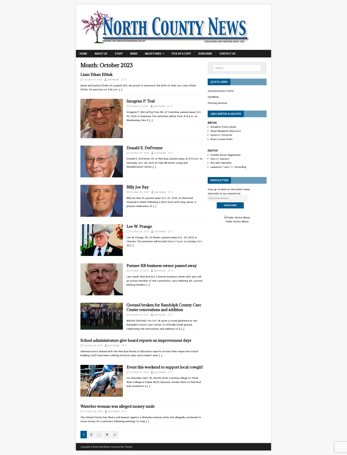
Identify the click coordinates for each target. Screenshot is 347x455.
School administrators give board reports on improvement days (135, 340)
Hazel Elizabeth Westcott (225, 131)
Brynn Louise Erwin (221, 139)
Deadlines (213, 97)
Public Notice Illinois (237, 221)
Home (83, 54)
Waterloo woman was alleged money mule (117, 406)
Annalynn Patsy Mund (223, 127)
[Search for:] (237, 68)
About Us (101, 54)
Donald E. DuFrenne (145, 147)
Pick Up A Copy (181, 54)
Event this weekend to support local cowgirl (165, 367)
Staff (119, 54)
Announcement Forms (221, 91)
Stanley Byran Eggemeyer (225, 155)
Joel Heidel (113, 79)
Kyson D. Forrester (221, 135)
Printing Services (217, 103)
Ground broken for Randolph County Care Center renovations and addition (164, 307)
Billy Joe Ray (138, 187)
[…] (120, 89)
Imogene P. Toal (141, 101)
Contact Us (227, 54)
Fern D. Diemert (220, 159)
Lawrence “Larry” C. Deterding (228, 167)
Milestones (153, 54)
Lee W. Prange (139, 226)
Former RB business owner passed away (162, 265)
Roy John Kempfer (221, 163)
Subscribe (205, 54)
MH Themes (126, 447)
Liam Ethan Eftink (96, 74)
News (134, 54)
